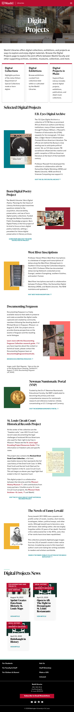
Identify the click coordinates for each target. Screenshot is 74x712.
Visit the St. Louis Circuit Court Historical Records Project (25, 498)
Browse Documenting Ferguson (19, 359)
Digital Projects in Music (59, 71)
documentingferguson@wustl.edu (20, 354)
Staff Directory (45, 668)
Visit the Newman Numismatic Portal (43, 409)
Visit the (47, 179)
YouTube (42, 702)
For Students (7, 663)
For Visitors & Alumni (10, 672)
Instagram (35, 702)
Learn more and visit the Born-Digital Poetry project (20, 239)
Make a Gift (44, 672)
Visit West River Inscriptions (39, 294)
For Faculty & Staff (9, 668)
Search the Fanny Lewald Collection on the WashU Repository (47, 556)
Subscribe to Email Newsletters (37, 696)
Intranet (42, 677)
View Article (18, 616)
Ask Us (42, 663)
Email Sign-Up (32, 702)
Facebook (39, 702)
